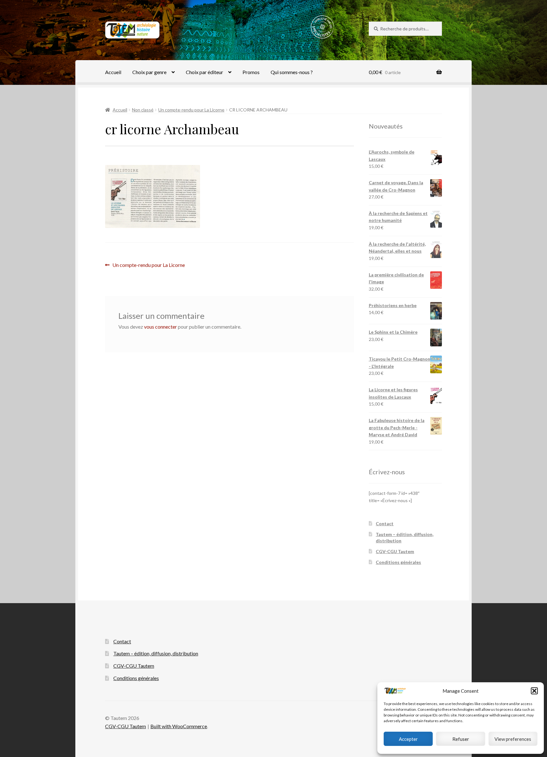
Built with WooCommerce (178, 726)
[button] (534, 691)
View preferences (512, 739)
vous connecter (160, 327)
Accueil (113, 72)
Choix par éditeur (204, 72)
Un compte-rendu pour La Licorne (191, 109)
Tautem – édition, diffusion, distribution (155, 653)
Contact (384, 523)
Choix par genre (149, 72)
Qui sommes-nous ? (292, 72)
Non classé (143, 109)
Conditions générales (398, 562)
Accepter (408, 739)
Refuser (460, 739)
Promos (251, 72)
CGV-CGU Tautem (395, 551)
